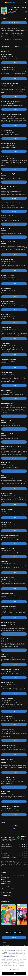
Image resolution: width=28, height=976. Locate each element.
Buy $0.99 (14, 62)
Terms (5, 952)
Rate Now (14, 831)
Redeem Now (6, 895)
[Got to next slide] (26, 914)
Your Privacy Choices (14, 969)
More (2, 36)
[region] (14, 961)
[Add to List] (26, 12)
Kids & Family (21, 875)
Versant (13, 950)
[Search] (26, 2)
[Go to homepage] (10, 2)
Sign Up (14, 937)
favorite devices (18, 39)
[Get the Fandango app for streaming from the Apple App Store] (9, 932)
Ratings (17, 46)
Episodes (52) (5, 46)
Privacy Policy (5, 953)
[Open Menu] (2, 2)
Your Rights (6, 956)
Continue (14, 973)
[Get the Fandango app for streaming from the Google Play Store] (18, 932)
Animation (14, 875)
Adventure (7, 875)
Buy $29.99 (16, 23)
